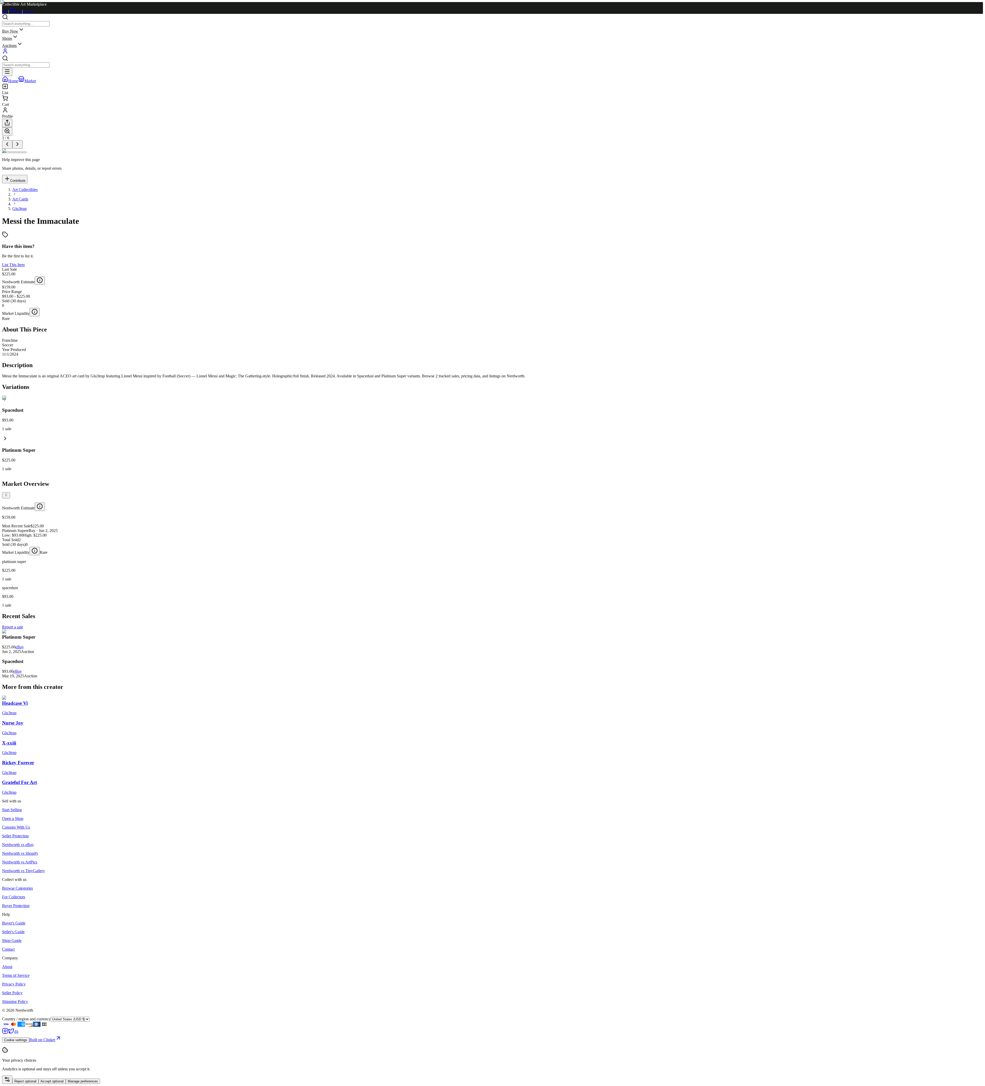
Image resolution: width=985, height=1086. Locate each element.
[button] (492, 453)
